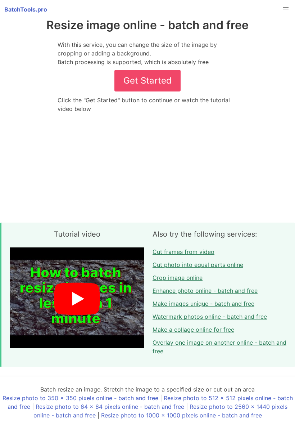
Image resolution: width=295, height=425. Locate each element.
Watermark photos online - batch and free (210, 316)
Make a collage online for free (193, 329)
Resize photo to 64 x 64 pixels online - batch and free (110, 406)
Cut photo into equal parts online (198, 264)
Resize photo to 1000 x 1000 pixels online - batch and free (181, 415)
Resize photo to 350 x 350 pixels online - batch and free (80, 398)
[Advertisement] (147, 167)
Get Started (147, 80)
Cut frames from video (183, 251)
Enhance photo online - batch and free (205, 290)
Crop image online (178, 277)
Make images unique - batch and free (203, 303)
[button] (285, 9)
